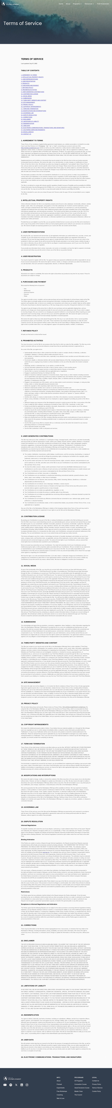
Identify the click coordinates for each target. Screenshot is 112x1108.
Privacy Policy (96, 1084)
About (68, 4)
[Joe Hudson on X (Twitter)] (16, 1084)
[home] (10, 4)
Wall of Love (60, 1098)
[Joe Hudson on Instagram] (27, 1085)
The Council (78, 1095)
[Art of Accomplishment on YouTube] (5, 1085)
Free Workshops (62, 1091)
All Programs (78, 1081)
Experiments (60, 1088)
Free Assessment (103, 4)
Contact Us (95, 1081)
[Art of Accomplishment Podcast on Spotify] (10, 1085)
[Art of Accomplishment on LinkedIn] (21, 1085)
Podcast (59, 1084)
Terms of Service (97, 1088)
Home (61, 4)
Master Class (78, 1091)
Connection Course (80, 1084)
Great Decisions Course (81, 1088)
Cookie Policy (96, 1091)
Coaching (60, 1095)
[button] (77, 3)
